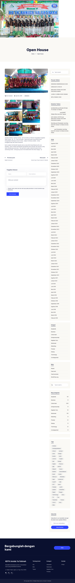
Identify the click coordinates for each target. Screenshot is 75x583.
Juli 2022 (53, 252)
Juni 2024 (53, 209)
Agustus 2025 (54, 175)
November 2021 (55, 269)
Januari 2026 (54, 160)
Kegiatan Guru (54, 340)
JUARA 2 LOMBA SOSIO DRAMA (59, 94)
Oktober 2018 (54, 300)
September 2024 (55, 200)
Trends (62, 499)
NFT (53, 484)
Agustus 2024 (54, 203)
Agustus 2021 (54, 278)
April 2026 (53, 152)
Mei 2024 (53, 212)
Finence (61, 464)
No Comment (10, 95)
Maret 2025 (54, 186)
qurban (54, 489)
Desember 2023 (55, 226)
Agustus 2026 (54, 143)
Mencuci (54, 476)
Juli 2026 (53, 146)
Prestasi (53, 349)
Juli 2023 (53, 232)
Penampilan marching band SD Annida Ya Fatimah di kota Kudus (59, 125)
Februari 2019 (54, 298)
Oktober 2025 (54, 169)
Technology (54, 354)
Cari (53, 384)
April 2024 (53, 215)
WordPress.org (54, 377)
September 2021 (55, 275)
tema (63, 494)
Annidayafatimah (56, 448)
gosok (59, 466)
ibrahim (54, 471)
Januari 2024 (54, 223)
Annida (54, 446)
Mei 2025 (53, 183)
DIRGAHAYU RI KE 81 (56, 86)
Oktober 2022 (54, 249)
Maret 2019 (54, 295)
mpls (53, 479)
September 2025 (55, 172)
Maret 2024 (54, 217)
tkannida (53, 123)
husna (60, 469)
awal (53, 453)
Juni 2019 (53, 286)
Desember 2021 (55, 266)
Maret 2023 (54, 235)
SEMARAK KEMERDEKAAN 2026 (59, 84)
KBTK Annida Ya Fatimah (15, 561)
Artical (54, 451)
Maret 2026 (54, 155)
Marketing (53, 346)
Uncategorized (54, 357)
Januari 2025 (54, 192)
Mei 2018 (53, 312)
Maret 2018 (54, 315)
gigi (53, 466)
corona (54, 458)
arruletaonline (54, 108)
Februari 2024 (54, 220)
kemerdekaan (62, 471)
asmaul (60, 451)
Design (59, 461)
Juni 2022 (53, 255)
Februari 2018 (54, 318)
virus (60, 502)
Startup (53, 351)
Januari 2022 (54, 263)
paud (59, 484)
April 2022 (53, 258)
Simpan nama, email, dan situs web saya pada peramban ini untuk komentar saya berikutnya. (26, 189)
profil (61, 487)
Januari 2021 (54, 280)
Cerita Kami (54, 334)
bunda (53, 456)
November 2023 (55, 229)
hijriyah (54, 469)
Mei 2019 (53, 289)
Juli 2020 (53, 283)
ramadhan (61, 489)
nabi (60, 481)
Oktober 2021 (54, 272)
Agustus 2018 (54, 306)
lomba (59, 474)
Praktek (54, 487)
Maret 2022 (54, 260)
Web (53, 505)
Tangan (60, 492)
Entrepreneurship (55, 337)
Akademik (27, 95)
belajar (59, 453)
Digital (53, 464)
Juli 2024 (53, 206)
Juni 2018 (53, 309)
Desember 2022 (55, 243)
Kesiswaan (53, 343)
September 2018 (55, 303)
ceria (60, 456)
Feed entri (53, 371)
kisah (53, 474)
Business (53, 331)
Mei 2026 (53, 149)
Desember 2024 (55, 195)
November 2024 (55, 197)
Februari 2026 (54, 157)
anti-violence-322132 (56, 117)
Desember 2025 (55, 163)
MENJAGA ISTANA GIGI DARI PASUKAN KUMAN (58, 90)
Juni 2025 (53, 180)
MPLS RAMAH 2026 (56, 97)
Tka (58, 497)
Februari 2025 (54, 189)
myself (54, 481)
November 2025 (55, 166)
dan (53, 461)
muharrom (60, 479)
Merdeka (62, 476)
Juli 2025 (53, 177)
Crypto (61, 458)
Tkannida (54, 499)
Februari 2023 (54, 238)
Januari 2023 (54, 240)
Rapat (53, 492)
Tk (53, 497)
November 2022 (55, 246)
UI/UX (53, 502)
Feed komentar (54, 374)
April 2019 (53, 292)
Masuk (52, 368)
